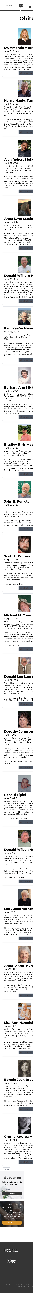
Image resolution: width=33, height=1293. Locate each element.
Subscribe (12, 1193)
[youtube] (13, 1261)
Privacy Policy (23, 1286)
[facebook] (9, 1261)
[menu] (30, 7)
